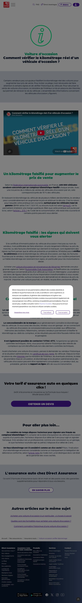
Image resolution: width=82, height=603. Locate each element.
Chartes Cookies (45, 304)
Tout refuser (47, 312)
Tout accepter (62, 312)
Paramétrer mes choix (21, 312)
